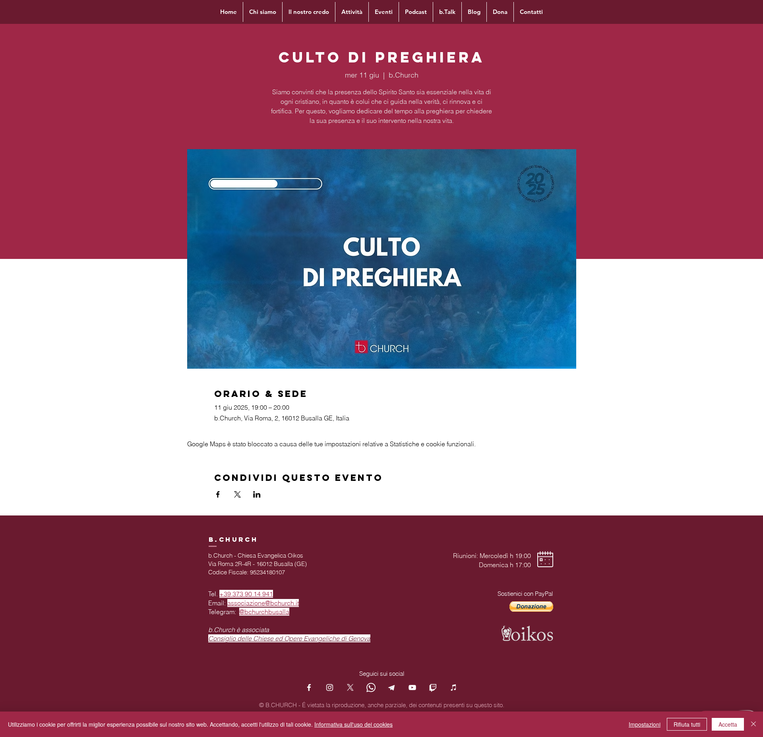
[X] (350, 687)
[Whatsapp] (371, 687)
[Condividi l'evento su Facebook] (218, 494)
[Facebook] (309, 687)
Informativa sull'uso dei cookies (353, 724)
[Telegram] (391, 687)
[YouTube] (412, 687)
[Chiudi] (753, 724)
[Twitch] (433, 687)
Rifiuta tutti (687, 724)
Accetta (727, 724)
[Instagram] (329, 687)
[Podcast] (453, 687)
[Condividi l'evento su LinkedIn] (257, 494)
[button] (531, 606)
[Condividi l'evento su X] (237, 494)
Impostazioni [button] (644, 724)
